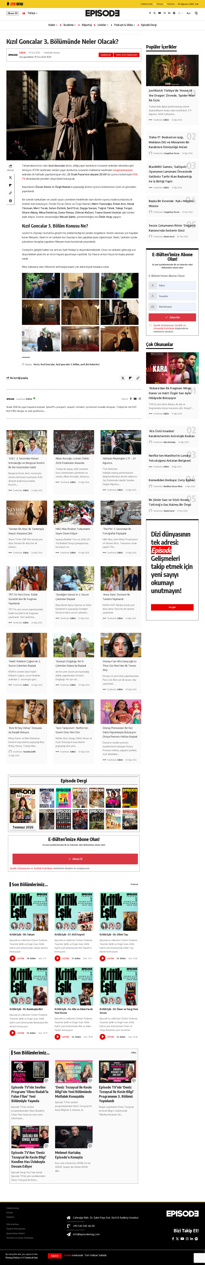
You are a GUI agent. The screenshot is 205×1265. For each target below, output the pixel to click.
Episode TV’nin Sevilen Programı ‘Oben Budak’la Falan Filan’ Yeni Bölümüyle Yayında (29, 1094)
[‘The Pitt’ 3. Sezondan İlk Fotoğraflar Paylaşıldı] (121, 513)
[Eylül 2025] (96, 819)
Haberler (106, 55)
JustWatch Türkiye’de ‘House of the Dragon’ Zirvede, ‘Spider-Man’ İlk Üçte (172, 95)
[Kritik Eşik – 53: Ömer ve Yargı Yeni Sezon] (119, 986)
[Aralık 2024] (129, 819)
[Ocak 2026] (63, 819)
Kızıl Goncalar (48, 364)
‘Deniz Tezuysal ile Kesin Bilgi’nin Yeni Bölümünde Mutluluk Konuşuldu (73, 1091)
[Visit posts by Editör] (10, 399)
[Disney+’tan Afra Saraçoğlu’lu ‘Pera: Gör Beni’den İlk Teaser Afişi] (121, 645)
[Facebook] (150, 13)
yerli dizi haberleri (90, 364)
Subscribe (174, 317)
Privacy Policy (13, 1257)
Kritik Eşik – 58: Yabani (22, 934)
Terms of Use (31, 1257)
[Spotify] (174, 13)
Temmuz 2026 (22, 827)
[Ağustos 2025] (113, 819)
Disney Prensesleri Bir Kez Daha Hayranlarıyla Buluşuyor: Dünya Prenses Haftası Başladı (120, 732)
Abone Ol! (13, 13)
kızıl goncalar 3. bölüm (67, 364)
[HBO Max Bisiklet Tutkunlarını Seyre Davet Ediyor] (73, 513)
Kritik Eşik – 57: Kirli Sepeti (70, 934)
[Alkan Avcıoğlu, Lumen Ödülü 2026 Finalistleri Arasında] (73, 442)
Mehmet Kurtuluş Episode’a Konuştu (69, 1154)
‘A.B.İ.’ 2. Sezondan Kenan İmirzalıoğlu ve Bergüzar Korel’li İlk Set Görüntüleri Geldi (26, 463)
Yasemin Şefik (29, 751)
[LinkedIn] (169, 13)
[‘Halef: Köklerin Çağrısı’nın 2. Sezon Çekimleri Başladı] (26, 645)
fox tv (36, 364)
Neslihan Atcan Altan (173, 486)
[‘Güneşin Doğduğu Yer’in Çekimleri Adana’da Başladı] (73, 645)
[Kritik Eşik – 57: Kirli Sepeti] (74, 911)
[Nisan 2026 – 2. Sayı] (80, 798)
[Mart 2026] (129, 798)
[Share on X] (10, 177)
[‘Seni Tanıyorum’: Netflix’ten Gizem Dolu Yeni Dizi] (73, 711)
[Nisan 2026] (96, 798)
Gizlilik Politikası (43, 868)
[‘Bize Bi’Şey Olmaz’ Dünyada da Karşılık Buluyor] (26, 711)
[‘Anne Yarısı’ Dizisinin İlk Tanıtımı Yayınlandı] (121, 578)
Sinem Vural (169, 236)
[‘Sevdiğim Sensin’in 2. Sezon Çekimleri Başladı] (73, 578)
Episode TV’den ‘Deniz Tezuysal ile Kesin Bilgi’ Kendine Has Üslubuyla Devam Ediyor (28, 1159)
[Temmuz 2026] (23, 805)
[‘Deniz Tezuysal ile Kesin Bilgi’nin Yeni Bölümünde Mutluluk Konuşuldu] (73, 1072)
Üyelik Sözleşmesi (20, 868)
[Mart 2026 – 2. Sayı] (113, 798)
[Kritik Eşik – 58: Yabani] (29, 911)
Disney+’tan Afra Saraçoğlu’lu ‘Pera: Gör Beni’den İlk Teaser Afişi (119, 666)
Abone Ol (77, 859)
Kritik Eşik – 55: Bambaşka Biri (26, 1009)
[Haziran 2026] (46, 798)
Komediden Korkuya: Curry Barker (172, 480)
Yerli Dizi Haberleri (126, 55)
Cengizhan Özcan (171, 153)
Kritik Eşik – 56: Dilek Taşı (114, 934)
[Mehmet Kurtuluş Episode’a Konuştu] (73, 1137)
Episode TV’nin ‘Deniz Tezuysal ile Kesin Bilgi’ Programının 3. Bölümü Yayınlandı (116, 1094)
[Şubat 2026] (46, 819)
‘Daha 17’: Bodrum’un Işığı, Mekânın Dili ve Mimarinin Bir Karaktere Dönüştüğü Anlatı (169, 142)
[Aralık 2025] (80, 819)
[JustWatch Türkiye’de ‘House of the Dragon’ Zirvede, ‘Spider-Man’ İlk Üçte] (172, 70)
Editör (22, 52)
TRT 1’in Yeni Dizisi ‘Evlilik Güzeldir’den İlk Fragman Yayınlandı (23, 599)
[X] (154, 13)
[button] (55, 1255)
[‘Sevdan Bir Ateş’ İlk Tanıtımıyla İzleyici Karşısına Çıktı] (26, 513)
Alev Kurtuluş (169, 442)
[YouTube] (160, 13)
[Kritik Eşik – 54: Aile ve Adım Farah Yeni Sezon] (74, 986)
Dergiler (172, 607)
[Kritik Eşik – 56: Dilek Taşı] (119, 911)
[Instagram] (164, 13)
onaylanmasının (123, 170)
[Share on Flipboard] (10, 185)
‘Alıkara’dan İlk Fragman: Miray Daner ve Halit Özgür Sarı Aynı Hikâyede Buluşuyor (170, 393)
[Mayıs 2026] (63, 798)
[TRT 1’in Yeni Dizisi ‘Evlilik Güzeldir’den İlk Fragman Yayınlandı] (26, 578)
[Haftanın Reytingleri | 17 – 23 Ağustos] (121, 442)
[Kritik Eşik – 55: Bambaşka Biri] (29, 986)
